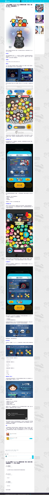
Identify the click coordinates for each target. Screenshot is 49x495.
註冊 (40, 1)
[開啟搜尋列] (38, 1)
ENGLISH (35, 1)
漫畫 (29, 1)
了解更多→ (30, 494)
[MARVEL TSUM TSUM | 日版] (19, 434)
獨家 (26, 1)
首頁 (17, 1)
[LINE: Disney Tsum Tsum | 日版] (19, 439)
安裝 (30, 438)
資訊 (23, 1)
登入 (43, 1)
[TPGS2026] (20, 1)
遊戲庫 (32, 1)
